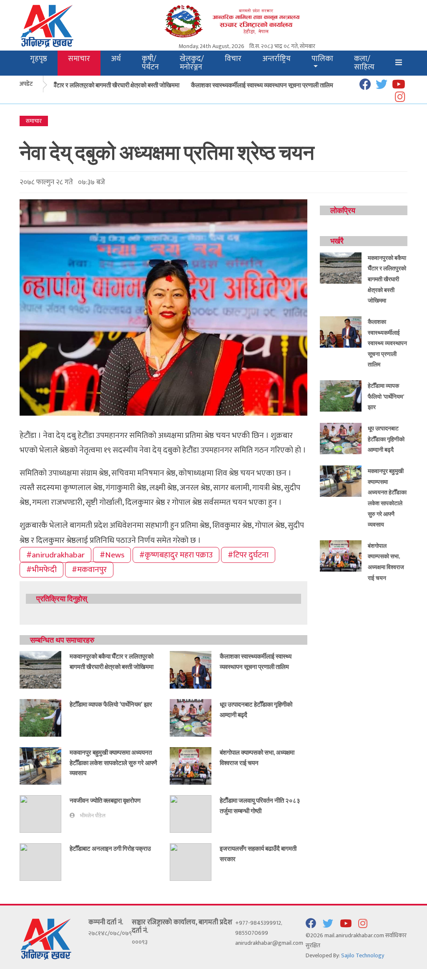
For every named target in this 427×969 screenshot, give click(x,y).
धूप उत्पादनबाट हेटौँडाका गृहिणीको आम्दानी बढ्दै (386, 439)
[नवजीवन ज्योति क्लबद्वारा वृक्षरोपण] (40, 813)
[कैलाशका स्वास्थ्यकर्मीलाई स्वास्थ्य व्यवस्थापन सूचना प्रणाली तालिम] (190, 669)
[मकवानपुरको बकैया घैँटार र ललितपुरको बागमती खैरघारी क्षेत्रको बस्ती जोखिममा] (40, 669)
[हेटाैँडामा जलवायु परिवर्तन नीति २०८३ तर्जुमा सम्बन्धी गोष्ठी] (190, 813)
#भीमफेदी (41, 569)
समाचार (79, 58)
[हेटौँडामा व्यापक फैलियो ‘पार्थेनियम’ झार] (40, 717)
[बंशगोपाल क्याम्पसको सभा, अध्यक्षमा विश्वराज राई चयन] (190, 765)
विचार (233, 58)
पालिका (322, 58)
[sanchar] (246, 20)
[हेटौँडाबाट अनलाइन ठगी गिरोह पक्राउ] (40, 861)
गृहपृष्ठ (38, 58)
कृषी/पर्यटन (150, 63)
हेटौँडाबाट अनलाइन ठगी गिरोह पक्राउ (110, 848)
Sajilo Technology (362, 955)
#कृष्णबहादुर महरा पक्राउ (176, 555)
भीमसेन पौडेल (92, 815)
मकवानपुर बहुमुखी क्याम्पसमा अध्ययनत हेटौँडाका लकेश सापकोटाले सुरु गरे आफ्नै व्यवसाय (113, 762)
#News (112, 555)
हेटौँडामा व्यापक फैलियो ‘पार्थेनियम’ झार (111, 704)
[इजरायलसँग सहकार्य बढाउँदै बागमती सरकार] (190, 861)
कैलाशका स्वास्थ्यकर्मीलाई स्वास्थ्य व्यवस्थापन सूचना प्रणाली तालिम (253, 85)
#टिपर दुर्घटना (248, 555)
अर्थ (116, 58)
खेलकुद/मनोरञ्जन (192, 63)
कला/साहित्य (364, 63)
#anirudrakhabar (55, 555)
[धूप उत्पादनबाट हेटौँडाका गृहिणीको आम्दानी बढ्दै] (190, 717)
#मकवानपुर (89, 569)
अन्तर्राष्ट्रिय (276, 58)
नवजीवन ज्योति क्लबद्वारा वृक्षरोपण (105, 800)
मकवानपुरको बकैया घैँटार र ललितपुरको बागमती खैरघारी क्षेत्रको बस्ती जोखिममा (85, 85)
